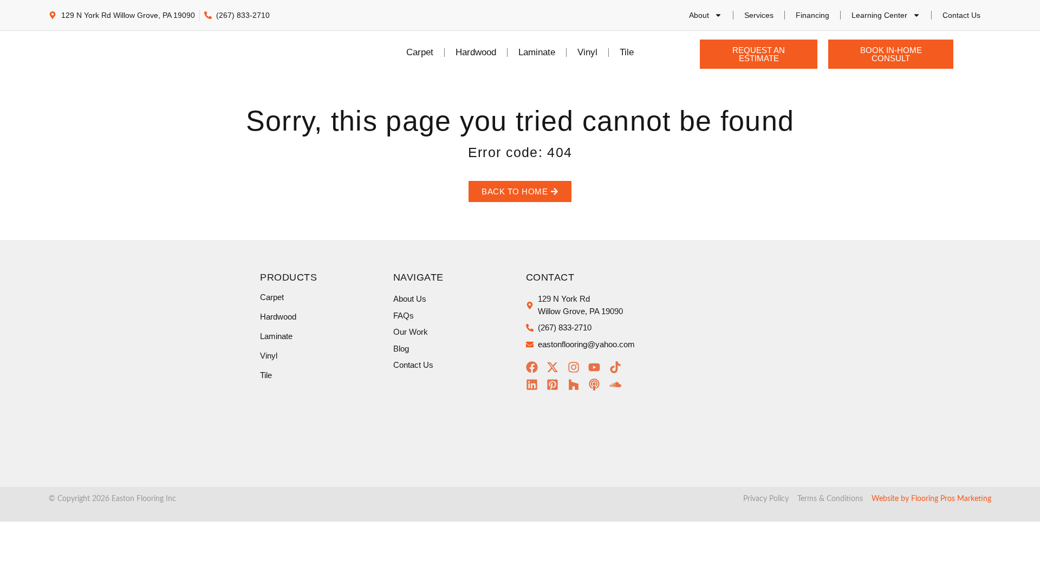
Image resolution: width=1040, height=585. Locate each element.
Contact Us (961, 15)
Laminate (536, 52)
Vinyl (587, 52)
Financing (812, 15)
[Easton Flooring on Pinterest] (555, 385)
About (699, 15)
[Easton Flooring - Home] (144, 52)
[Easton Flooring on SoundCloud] (618, 385)
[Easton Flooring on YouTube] (597, 367)
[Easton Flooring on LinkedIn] (535, 385)
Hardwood (476, 52)
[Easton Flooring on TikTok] (618, 367)
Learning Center (879, 15)
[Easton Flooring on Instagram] (577, 367)
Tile (627, 52)
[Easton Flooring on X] (555, 367)
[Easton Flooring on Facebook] (535, 367)
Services (759, 15)
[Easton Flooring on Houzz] (577, 385)
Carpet (419, 52)
